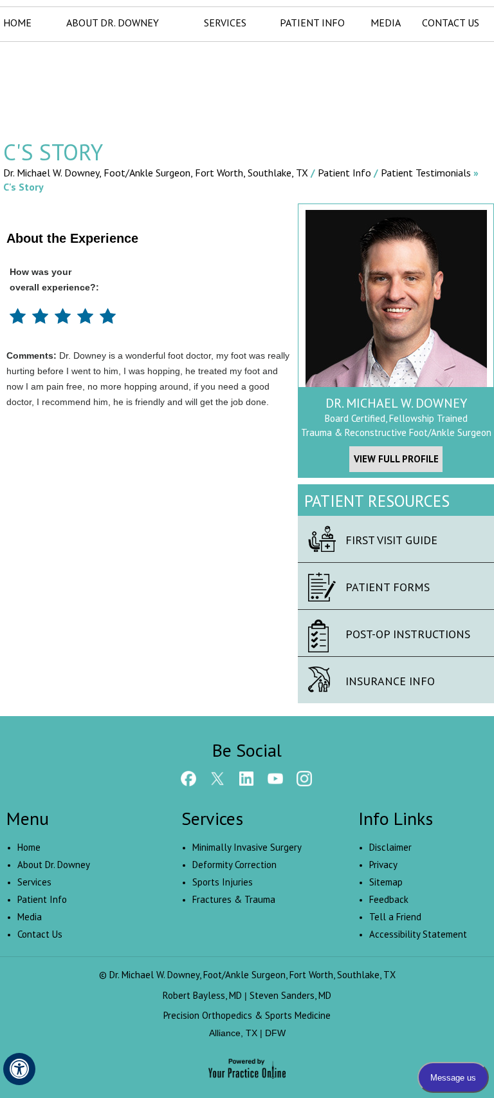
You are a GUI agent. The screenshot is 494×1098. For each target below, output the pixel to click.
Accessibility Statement (418, 934)
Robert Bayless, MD (202, 995)
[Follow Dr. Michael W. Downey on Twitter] (218, 778)
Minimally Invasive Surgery (247, 847)
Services (225, 22)
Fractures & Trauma (233, 899)
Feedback (388, 899)
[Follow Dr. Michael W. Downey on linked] (247, 778)
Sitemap (386, 882)
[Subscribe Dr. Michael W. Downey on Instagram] (304, 778)
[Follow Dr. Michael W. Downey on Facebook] (189, 778)
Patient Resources (377, 501)
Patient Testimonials (426, 172)
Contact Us (450, 22)
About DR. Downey (112, 22)
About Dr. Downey (53, 864)
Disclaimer (390, 847)
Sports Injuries (222, 882)
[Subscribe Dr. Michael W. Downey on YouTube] (276, 778)
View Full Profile (396, 459)
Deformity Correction (234, 864)
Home (17, 22)
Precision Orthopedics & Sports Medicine (247, 1015)
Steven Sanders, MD (290, 995)
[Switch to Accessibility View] (19, 1069)
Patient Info (312, 22)
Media (385, 22)
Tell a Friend (395, 917)
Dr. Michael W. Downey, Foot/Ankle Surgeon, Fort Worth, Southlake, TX (157, 172)
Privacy (383, 864)
